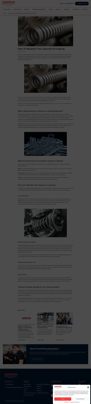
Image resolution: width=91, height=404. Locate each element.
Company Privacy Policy (74, 402)
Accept (62, 399)
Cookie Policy (66, 402)
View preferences (80, 399)
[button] (88, 387)
